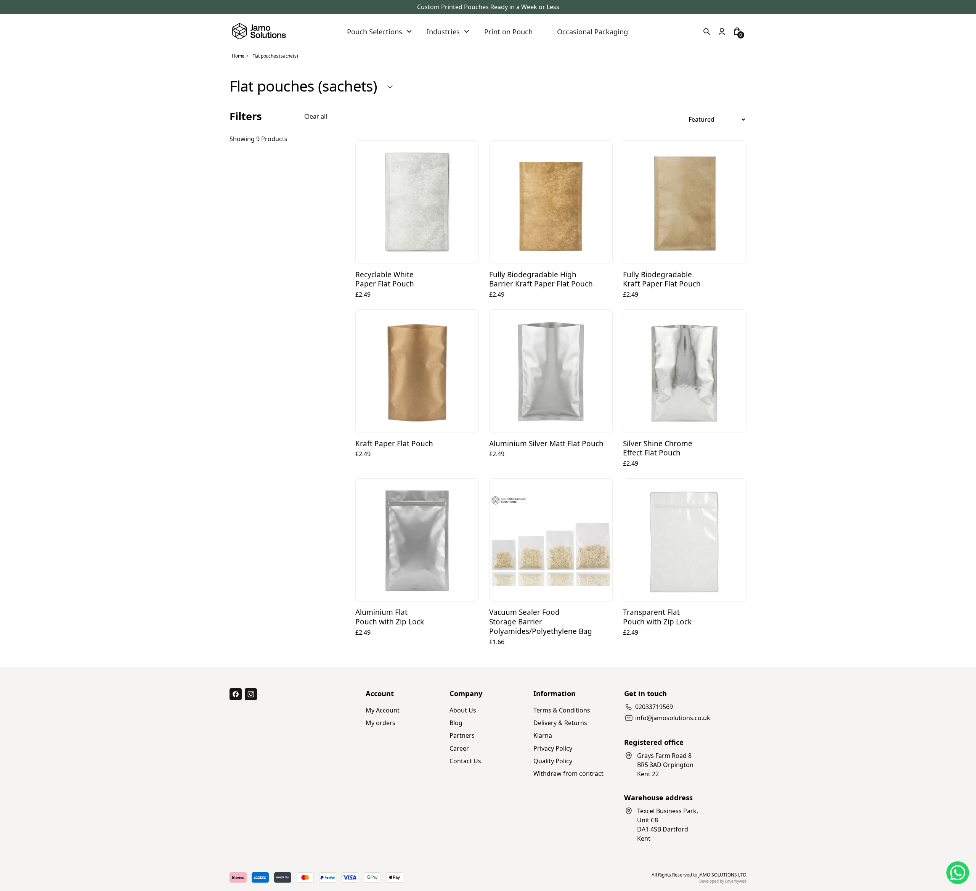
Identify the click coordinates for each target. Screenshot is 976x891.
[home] (259, 31)
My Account (383, 710)
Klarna (542, 735)
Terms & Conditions (561, 710)
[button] (380, 31)
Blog (455, 723)
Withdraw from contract (568, 773)
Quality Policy (552, 761)
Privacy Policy (552, 748)
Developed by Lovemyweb (722, 881)
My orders (380, 723)
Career (459, 748)
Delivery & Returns (560, 723)
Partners (462, 735)
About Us (462, 710)
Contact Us (465, 761)
